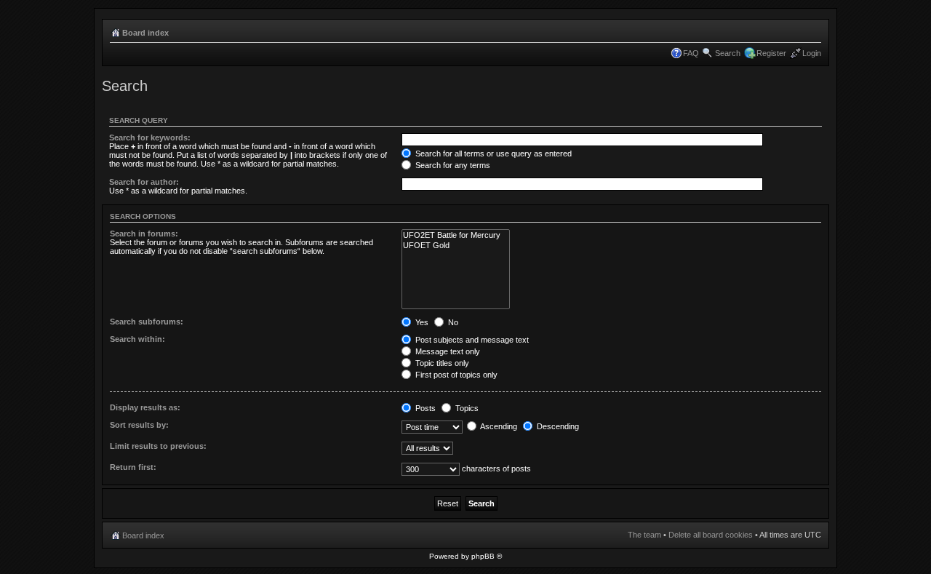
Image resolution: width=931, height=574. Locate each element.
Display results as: (145, 407)
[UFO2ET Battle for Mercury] (455, 235)
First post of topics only (455, 374)
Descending (557, 426)
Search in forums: (144, 233)
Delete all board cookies (710, 534)
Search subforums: (146, 321)
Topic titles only (441, 363)
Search (727, 53)
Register (771, 53)
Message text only (446, 351)
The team (644, 534)
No (452, 322)
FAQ (691, 53)
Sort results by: (139, 424)
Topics (466, 408)
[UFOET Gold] (455, 245)
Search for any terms (451, 165)
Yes (420, 322)
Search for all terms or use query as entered (492, 153)
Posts (424, 408)
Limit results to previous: (158, 446)
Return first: (133, 467)
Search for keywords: (150, 137)
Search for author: (144, 182)
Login (811, 53)
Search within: (137, 339)
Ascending (498, 426)
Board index (145, 32)
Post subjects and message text (471, 339)
